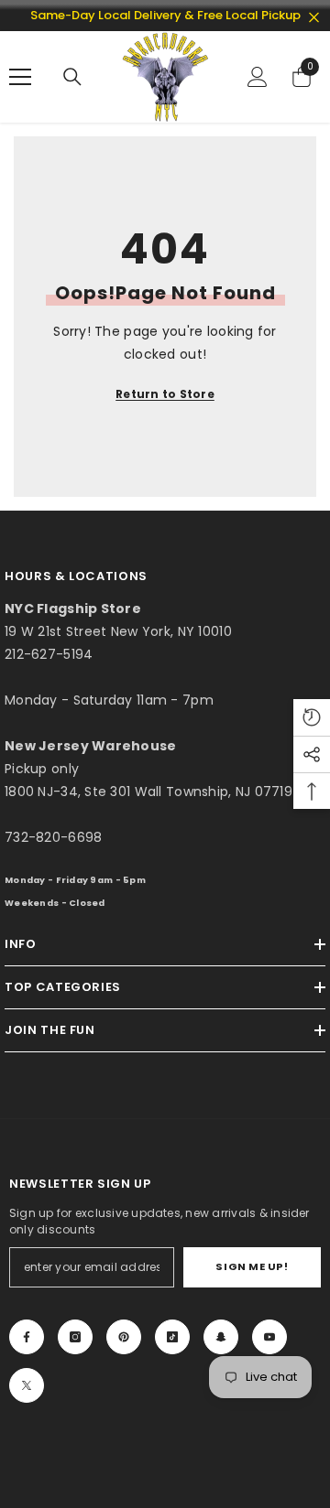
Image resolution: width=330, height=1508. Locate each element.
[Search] (72, 77)
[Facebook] (26, 1337)
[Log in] (258, 77)
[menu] (20, 77)
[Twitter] (26, 1385)
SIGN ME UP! (251, 1266)
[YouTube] (269, 1337)
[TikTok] (172, 1337)
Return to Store (165, 394)
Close (314, 18)
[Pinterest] (123, 1337)
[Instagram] (75, 1337)
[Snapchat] (221, 1337)
